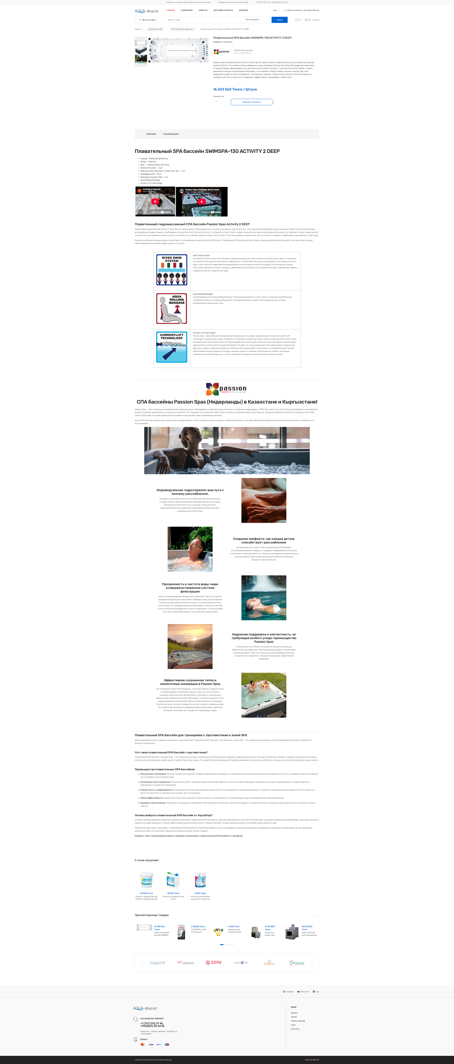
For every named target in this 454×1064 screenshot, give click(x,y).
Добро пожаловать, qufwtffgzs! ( (300, 10)
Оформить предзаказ (252, 102)
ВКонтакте (305, 992)
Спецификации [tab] (171, 134)
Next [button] (312, 962)
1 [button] (222, 944)
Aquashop (151, 1060)
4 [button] (230, 944)
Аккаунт (294, 1013)
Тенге (275, 10)
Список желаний (298, 1021)
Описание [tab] (151, 134)
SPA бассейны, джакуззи (182, 29)
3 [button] (228, 944)
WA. (318, 1060)
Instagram (290, 992)
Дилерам (243, 10)
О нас (293, 1025)
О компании (186, 10)
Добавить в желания (222, 42)
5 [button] (233, 944)
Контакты (295, 1029)
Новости (203, 10)
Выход (316, 10)
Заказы (294, 1017)
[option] (178, 50)
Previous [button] (142, 962)
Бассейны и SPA (155, 29)
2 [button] (225, 944)
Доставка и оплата (223, 10)
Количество (218, 96)
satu (317, 992)
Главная (170, 10)
